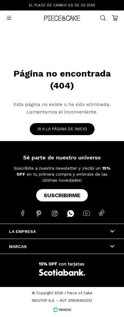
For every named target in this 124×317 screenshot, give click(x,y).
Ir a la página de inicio (62, 129)
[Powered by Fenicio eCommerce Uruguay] (62, 309)
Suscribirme (62, 195)
